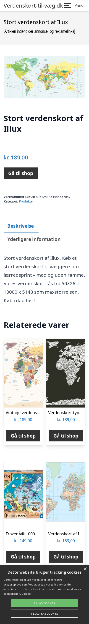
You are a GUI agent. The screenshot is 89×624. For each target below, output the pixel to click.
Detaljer (26, 593)
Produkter (26, 201)
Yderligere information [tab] (34, 239)
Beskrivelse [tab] (20, 226)
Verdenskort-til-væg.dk (33, 5)
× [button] (85, 569)
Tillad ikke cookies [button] (44, 613)
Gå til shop (20, 173)
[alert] (44, 594)
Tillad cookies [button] (44, 603)
